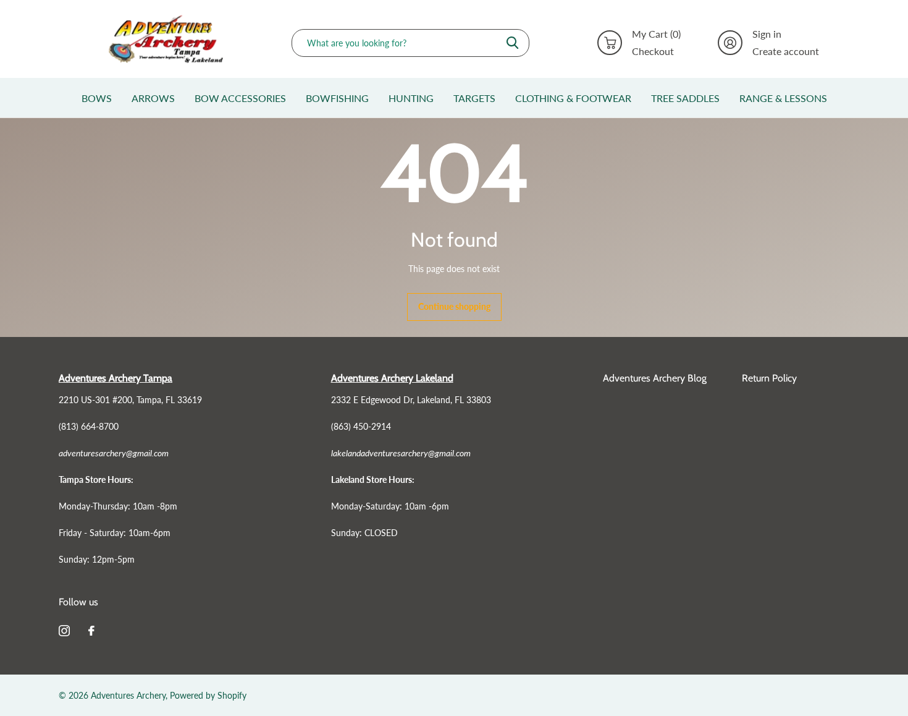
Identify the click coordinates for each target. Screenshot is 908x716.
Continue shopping (454, 306)
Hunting (411, 98)
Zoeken (512, 43)
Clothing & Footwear (573, 98)
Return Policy (769, 378)
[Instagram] (64, 630)
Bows (97, 98)
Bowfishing (337, 98)
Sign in (766, 34)
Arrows (153, 98)
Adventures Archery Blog (655, 378)
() (656, 34)
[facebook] (91, 631)
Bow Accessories (240, 98)
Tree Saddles (685, 98)
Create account (785, 51)
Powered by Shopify (208, 695)
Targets (474, 98)
